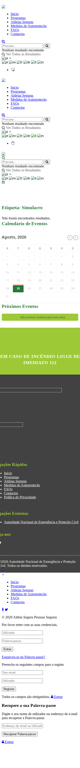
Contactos (18, 34)
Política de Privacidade (20, 497)
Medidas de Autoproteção (29, 26)
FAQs (15, 30)
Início (15, 14)
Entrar (58, 697)
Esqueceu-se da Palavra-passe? (23, 657)
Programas (18, 18)
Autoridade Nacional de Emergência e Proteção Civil (41, 522)
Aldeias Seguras (22, 22)
